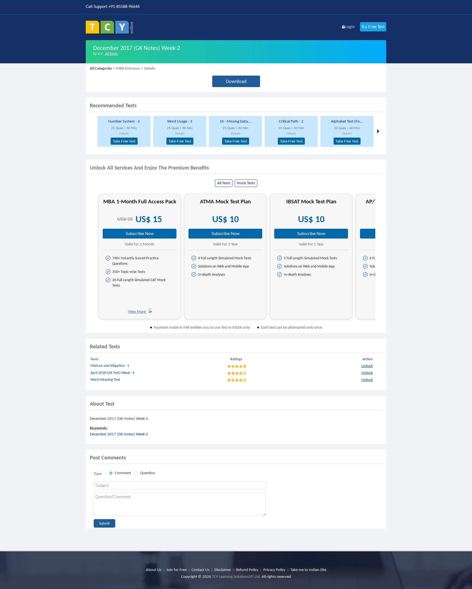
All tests (111, 53)
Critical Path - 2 (291, 121)
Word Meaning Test (105, 379)
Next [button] (377, 131)
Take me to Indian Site (308, 569)
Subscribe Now (140, 233)
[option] (123, 131)
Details (124, 133)
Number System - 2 (124, 121)
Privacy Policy (274, 569)
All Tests (223, 182)
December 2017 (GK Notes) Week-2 (119, 434)
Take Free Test (124, 141)
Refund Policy (247, 569)
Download (236, 81)
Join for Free (176, 569)
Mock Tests (246, 182)
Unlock (367, 365)
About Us (153, 569)
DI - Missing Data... (235, 121)
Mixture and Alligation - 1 (109, 365)
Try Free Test (373, 26)
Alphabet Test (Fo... (347, 121)
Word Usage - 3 (179, 121)
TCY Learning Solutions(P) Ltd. (236, 576)
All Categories (101, 68)
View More (137, 311)
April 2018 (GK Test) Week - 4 (112, 372)
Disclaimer (222, 569)
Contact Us (200, 569)
